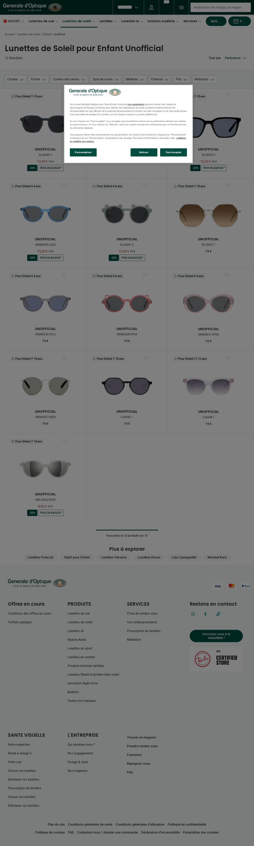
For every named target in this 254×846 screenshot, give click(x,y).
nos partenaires (136, 104)
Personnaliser (83, 152)
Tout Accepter (173, 152)
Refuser (144, 152)
